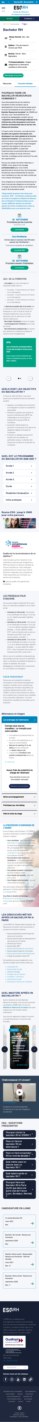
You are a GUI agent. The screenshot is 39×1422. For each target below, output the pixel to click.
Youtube (18, 1379)
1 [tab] (18, 378)
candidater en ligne (14, 853)
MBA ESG (20, 1394)
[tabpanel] (19, 352)
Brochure (10, 18)
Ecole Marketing (30, 1391)
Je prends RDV (19, 250)
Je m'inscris (19, 230)
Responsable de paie (14, 969)
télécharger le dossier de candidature (20, 843)
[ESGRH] (20, 8)
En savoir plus (10, 762)
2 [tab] (20, 378)
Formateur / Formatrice (15, 977)
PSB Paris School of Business (12, 1391)
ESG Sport (12, 1401)
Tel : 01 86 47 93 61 (10, 1361)
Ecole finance (10, 1394)
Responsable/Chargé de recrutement (20, 949)
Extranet (30, 1379)
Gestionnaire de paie (14, 979)
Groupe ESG (29, 1394)
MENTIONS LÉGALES (18, 1415)
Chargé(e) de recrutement (16, 974)
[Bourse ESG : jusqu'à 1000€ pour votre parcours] (19, 523)
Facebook (5, 1379)
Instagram (11, 1379)
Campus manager (13, 972)
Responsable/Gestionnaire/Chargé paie (20, 954)
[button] (19, 466)
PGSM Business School (14, 1399)
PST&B (28, 1401)
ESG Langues (28, 1399)
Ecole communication (13, 1396)
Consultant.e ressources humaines (19, 982)
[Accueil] (11, 1313)
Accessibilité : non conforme (19, 1416)
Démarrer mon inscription (19, 786)
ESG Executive (28, 1396)
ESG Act (20, 1401)
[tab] (19, 719)
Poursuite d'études (25, 84)
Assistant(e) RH (12, 967)
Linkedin (24, 1379)
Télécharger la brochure (13, 75)
